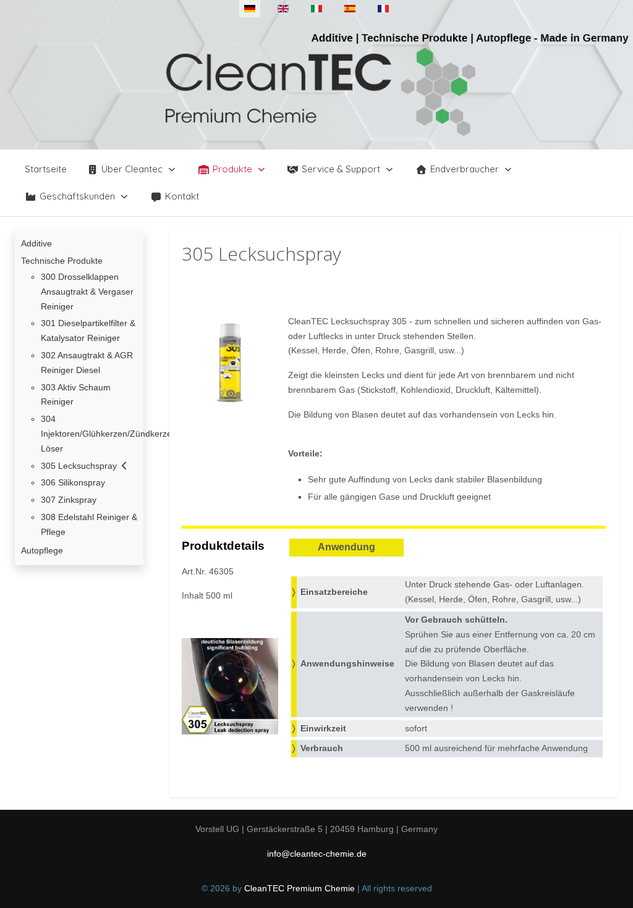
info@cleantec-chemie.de (317, 854)
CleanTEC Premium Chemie (299, 888)
